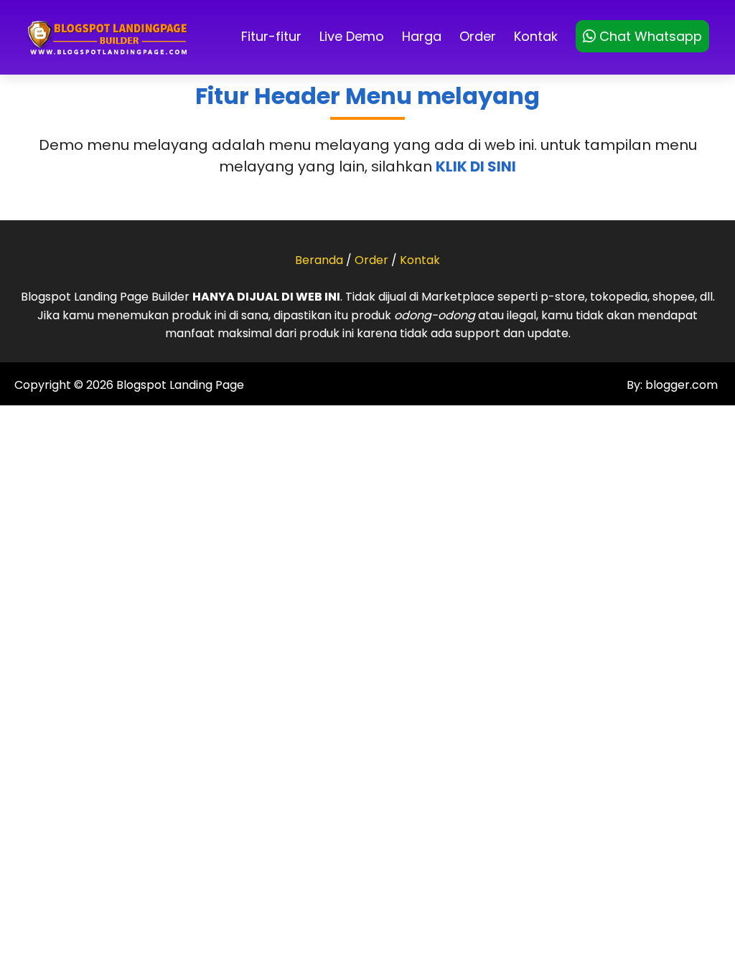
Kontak (536, 36)
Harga (421, 36)
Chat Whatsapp (649, 36)
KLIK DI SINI (476, 166)
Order (477, 36)
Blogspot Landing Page (180, 385)
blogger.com (680, 385)
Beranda (319, 260)
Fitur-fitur (271, 36)
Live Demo (351, 36)
